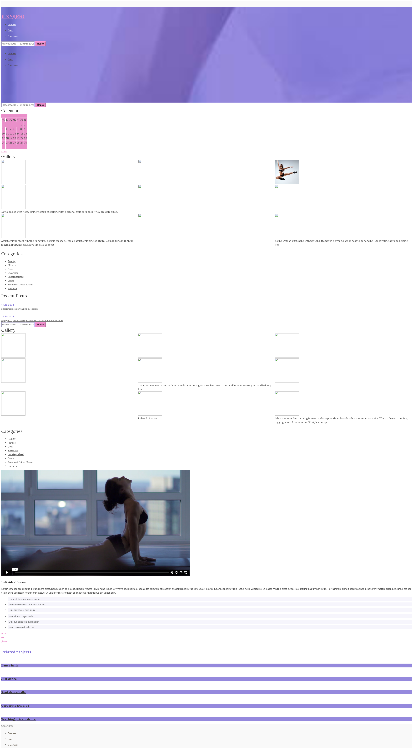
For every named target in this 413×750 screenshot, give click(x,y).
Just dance (9, 679)
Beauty (11, 261)
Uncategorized (16, 276)
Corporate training (15, 705)
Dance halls (9, 665)
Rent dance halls (13, 692)
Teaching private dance (18, 719)
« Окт (4, 151)
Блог (10, 30)
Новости (12, 288)
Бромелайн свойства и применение (19, 308)
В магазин (13, 36)
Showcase (13, 272)
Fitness (12, 265)
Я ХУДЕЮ (13, 16)
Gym (10, 269)
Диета (11, 280)
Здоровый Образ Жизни (20, 284)
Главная (12, 24)
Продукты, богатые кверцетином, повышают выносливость (32, 320)
